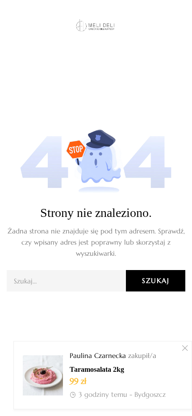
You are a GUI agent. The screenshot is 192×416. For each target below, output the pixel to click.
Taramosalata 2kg (97, 369)
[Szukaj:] (96, 281)
